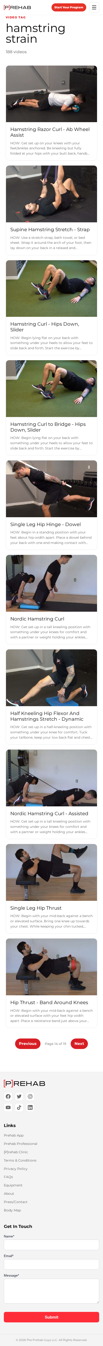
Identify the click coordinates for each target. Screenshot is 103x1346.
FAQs (8, 1177)
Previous (28, 1043)
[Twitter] (19, 1096)
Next (79, 1043)
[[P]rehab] (51, 1083)
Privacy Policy (16, 1169)
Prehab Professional (20, 1144)
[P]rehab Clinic (16, 1152)
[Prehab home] (17, 7)
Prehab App (13, 1135)
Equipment (13, 1185)
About (9, 1193)
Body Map (12, 1210)
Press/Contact (16, 1202)
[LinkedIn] (30, 1107)
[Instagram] (30, 1096)
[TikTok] (19, 1107)
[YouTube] (8, 1107)
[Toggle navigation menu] (94, 7)
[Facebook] (8, 1096)
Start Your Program (68, 7)
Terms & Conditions (20, 1160)
